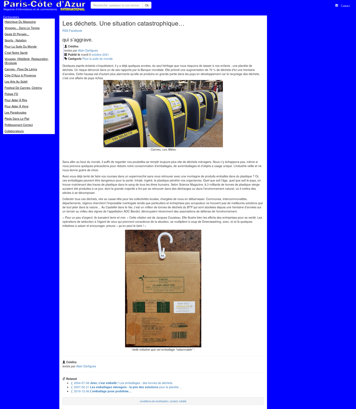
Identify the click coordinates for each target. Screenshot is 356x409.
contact (174, 401)
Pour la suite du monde (97, 59)
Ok (147, 5)
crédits (182, 401)
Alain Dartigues (88, 50)
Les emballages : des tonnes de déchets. (122, 383)
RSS (65, 30)
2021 (105, 54)
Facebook (75, 30)
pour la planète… (126, 387)
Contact (344, 5)
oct (97, 54)
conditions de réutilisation (154, 401)
